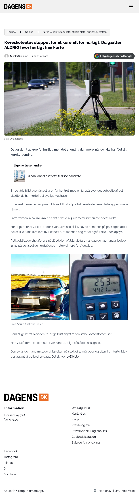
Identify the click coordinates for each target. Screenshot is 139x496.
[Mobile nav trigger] (131, 6)
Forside (11, 32)
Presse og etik (81, 425)
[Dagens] (63, 6)
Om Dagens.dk (81, 408)
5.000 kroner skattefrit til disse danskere (54, 176)
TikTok (8, 463)
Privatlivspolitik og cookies (89, 431)
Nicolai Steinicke (19, 56)
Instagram (11, 457)
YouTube (10, 474)
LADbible (72, 356)
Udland (29, 32)
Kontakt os (79, 413)
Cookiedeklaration (84, 436)
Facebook (11, 451)
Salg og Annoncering (86, 442)
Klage (75, 419)
